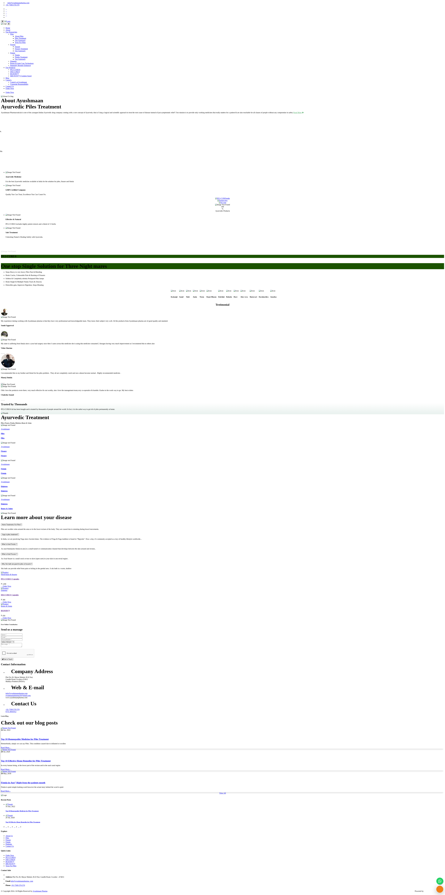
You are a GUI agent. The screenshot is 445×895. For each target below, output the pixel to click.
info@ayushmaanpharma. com (22, 881)
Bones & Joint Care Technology (22, 63)
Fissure (12, 45)
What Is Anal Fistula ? (9, 544)
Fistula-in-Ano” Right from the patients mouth (23, 782)
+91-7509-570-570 (12, 709)
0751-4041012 (11, 712)
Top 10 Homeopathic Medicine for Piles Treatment (25, 739)
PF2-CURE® (15, 70)
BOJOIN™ (14, 74)
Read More (297, 113)
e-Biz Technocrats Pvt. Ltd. (434, 891)
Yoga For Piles (20, 42)
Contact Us (10, 86)
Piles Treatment (20, 38)
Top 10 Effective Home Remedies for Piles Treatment (26, 761)
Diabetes (13, 61)
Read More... (6, 748)
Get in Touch (7, 659)
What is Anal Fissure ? (9, 554)
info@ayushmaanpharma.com (18, 3)
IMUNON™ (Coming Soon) (21, 76)
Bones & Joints (7, 509)
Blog (7, 78)
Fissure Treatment (21, 49)
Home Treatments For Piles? (11, 524)
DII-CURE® (15, 72)
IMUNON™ (10, 864)
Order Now (10, 88)
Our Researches (11, 32)
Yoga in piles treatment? (10, 534)
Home (8, 28)
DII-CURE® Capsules (10, 595)
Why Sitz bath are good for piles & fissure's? (17, 564)
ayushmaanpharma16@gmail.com (18, 695)
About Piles (19, 36)
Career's (8, 80)
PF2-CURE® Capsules (10, 579)
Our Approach (20, 40)
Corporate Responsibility (19, 84)
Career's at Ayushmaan (18, 82)
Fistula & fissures (10, 574)
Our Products (10, 68)
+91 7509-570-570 (12, 5)
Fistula (12, 53)
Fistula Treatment (21, 57)
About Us (9, 836)
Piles (12, 34)
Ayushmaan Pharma (40, 891)
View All (222, 793)
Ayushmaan (5, 429)
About (8, 30)
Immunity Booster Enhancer (20, 65)
